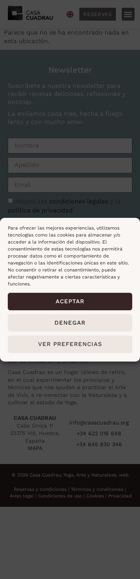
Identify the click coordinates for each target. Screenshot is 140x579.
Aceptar (70, 301)
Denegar (70, 322)
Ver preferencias (70, 344)
